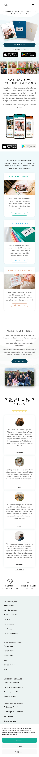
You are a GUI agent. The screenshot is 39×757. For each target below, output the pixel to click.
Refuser (19, 746)
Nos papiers (8, 655)
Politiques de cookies (11, 692)
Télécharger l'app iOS (12, 707)
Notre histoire (9, 651)
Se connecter (8, 716)
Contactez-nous (9, 665)
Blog (5, 660)
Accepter (19, 740)
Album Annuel (9, 605)
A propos (19, 361)
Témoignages (9, 646)
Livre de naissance (10, 610)
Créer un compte (10, 721)
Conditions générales (11, 682)
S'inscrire (19, 45)
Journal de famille (10, 615)
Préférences (19, 752)
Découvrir (19, 214)
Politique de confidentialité (13, 687)
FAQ (5, 669)
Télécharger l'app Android (13, 712)
